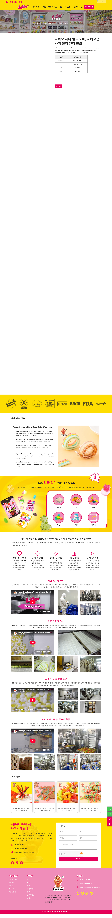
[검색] (82, 7)
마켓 (45, 7)
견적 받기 (58, 86)
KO (102, 1)
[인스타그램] (15, 2)
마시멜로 (11, 889)
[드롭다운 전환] (41, 6)
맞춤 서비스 (52, 7)
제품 (38, 7)
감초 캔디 (56, 19)
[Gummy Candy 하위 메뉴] (16, 879)
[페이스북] (7, 2)
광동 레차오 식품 (51, 911)
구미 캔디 (12, 880)
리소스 (67, 7)
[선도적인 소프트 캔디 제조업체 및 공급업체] (23, 7)
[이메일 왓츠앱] (109, 809)
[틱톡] (11, 2)
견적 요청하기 (89, 7)
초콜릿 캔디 (12, 892)
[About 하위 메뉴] (31, 892)
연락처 (76, 7)
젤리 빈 (11, 886)
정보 (60, 7)
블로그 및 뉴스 (31, 895)
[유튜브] (20, 2)
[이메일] (109, 819)
